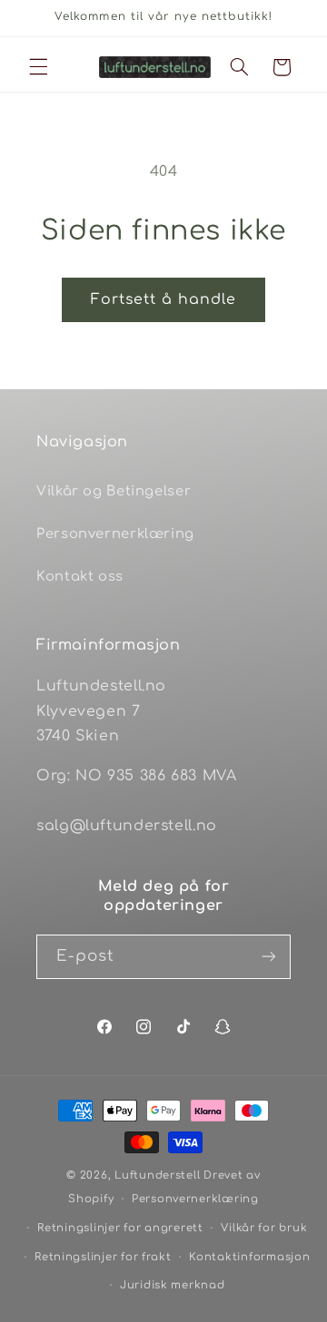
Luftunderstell (157, 1175)
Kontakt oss (80, 576)
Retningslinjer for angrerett (120, 1228)
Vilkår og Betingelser (113, 491)
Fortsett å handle (164, 299)
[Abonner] (269, 957)
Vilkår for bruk (264, 1228)
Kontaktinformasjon (249, 1257)
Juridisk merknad (172, 1285)
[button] (38, 67)
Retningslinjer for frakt (103, 1257)
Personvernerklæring (115, 533)
